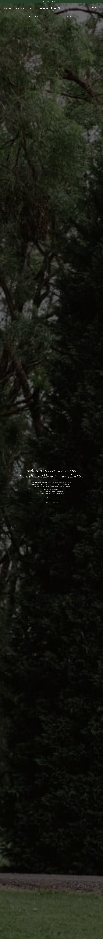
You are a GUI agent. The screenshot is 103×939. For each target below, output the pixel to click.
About (30, 16)
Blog (63, 16)
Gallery (57, 16)
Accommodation (47, 16)
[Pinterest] (99, 7)
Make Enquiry (70, 16)
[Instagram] (96, 7)
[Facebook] (93, 7)
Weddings (37, 16)
